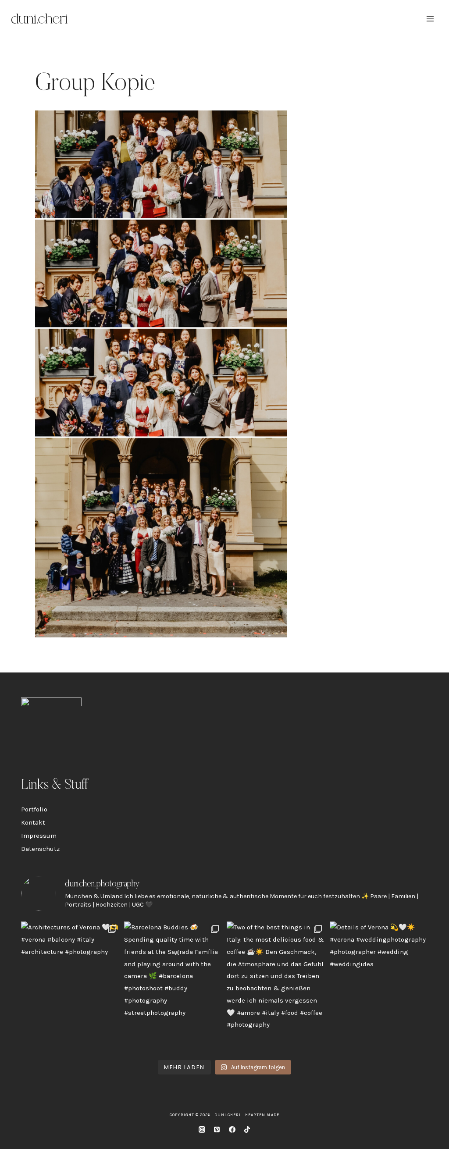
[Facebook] (232, 1129)
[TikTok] (247, 1129)
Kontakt (33, 822)
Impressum (39, 836)
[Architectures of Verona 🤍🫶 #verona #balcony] (70, 987)
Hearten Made (262, 1115)
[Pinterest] (217, 1129)
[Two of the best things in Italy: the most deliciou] (276, 987)
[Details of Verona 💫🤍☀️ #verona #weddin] (379, 987)
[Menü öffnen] (430, 18)
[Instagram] (201, 1129)
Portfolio (34, 809)
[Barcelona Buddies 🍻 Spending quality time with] (173, 987)
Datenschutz (40, 849)
